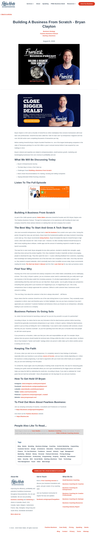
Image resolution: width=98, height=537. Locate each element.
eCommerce (41, 449)
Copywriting (75, 446)
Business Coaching (54, 431)
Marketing (21, 454)
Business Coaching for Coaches (73, 484)
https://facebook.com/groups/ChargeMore (30, 409)
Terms (79, 531)
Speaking (45, 4)
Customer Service (23, 449)
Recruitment (71, 456)
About (38, 4)
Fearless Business (32, 413)
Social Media (38, 459)
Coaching (52, 446)
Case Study (63, 527)
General (49, 451)
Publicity (63, 456)
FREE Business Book (58, 4)
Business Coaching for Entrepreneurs (70, 488)
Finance (20, 451)
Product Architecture (24, 456)
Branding (31, 446)
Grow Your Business (87, 3)
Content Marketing (63, 446)
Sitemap (86, 531)
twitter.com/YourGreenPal (28, 392)
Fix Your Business (30, 451)
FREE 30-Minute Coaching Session (67, 433)
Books (24, 446)
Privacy (72, 531)
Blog (19, 446)
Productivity (37, 456)
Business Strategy (49, 31)
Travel (33, 461)
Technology (67, 459)
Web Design (46, 461)
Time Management (24, 461)
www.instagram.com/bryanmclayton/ (34, 383)
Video (39, 461)
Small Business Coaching (71, 480)
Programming (46, 456)
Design (33, 449)
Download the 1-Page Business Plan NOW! (49, 471)
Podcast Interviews (52, 454)
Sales (19, 459)
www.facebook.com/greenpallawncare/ (34, 386)
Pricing (71, 527)
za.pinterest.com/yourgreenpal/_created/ (34, 394)
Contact (64, 531)
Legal (62, 451)
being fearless (44, 238)
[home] (8, 4)
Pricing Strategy (65, 454)
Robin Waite (41, 217)
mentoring (29, 499)
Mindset (28, 454)
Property (55, 456)
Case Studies (36, 431)
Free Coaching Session (49, 480)
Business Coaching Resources (73, 503)
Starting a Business (49, 36)
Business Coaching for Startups (73, 499)
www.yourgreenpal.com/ (29, 397)
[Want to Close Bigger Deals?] (49, 110)
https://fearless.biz (23, 416)
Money (34, 454)
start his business (51, 232)
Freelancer (41, 451)
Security (25, 459)
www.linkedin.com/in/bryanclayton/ (32, 389)
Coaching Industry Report (71, 507)
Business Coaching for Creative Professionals (73, 494)
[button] (30, 3)
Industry (55, 451)
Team (60, 459)
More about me (16, 514)
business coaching (17, 499)
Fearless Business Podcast (49, 33)
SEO (31, 459)
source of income (48, 356)
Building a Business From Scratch (40, 170)
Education (49, 449)
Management (69, 451)
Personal (41, 454)
